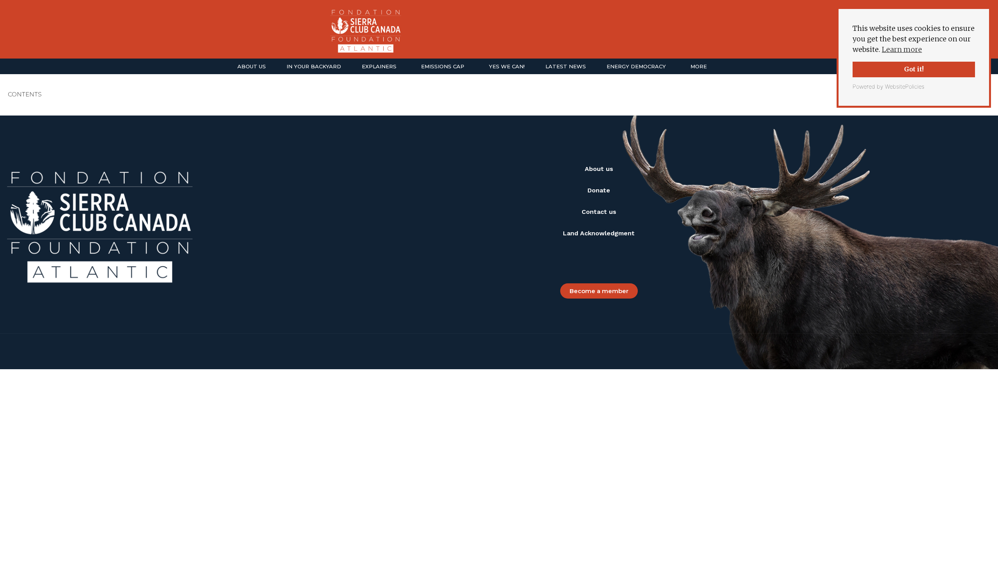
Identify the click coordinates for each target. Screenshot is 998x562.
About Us (251, 66)
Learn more (902, 49)
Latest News (565, 66)
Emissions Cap (442, 66)
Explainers (379, 66)
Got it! (914, 69)
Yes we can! (507, 66)
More (698, 66)
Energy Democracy (636, 66)
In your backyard (314, 66)
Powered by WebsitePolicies (888, 86)
